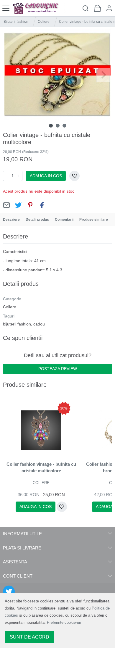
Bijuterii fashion (16, 22)
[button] (109, 8)
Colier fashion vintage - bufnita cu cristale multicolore (41, 467)
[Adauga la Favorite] (74, 176)
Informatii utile (22, 533)
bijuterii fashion (17, 324)
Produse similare (93, 219)
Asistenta (15, 561)
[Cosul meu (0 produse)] (97, 8)
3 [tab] (64, 126)
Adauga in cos (46, 175)
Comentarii (64, 219)
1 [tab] (51, 126)
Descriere (11, 219)
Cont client (17, 575)
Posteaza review (57, 368)
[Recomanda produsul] (6, 205)
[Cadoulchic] (39, 8)
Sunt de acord (29, 636)
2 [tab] (58, 126)
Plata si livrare (22, 547)
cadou (39, 324)
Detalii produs (37, 219)
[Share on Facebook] (41, 205)
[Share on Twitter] (18, 205)
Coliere (44, 22)
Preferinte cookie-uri (64, 622)
